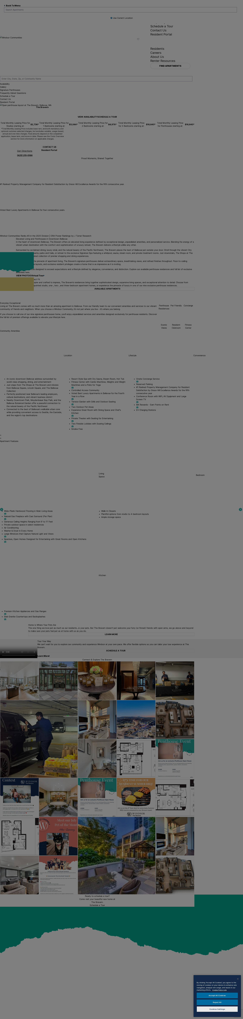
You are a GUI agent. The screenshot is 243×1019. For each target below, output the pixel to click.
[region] (217, 996)
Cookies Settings (217, 1009)
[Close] (238, 979)
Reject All (217, 1002)
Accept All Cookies (217, 995)
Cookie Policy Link (219, 990)
